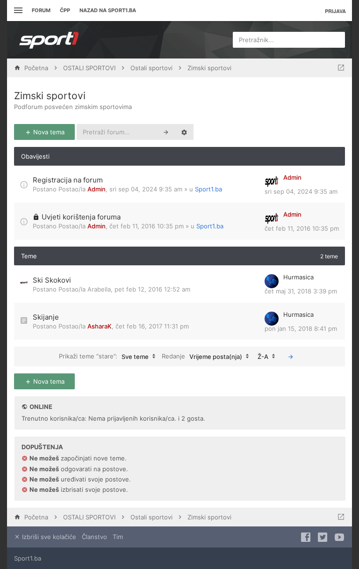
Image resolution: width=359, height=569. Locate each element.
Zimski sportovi (50, 96)
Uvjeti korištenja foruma (81, 216)
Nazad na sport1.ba (107, 10)
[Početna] (49, 39)
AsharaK (99, 326)
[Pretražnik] (166, 132)
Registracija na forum (68, 179)
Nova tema (48, 132)
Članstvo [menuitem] (94, 536)
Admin (96, 189)
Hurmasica (298, 277)
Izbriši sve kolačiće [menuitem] (48, 536)
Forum (41, 10)
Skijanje (46, 317)
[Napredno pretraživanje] (184, 132)
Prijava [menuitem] (335, 11)
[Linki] (17, 10)
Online (40, 406)
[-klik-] (290, 357)
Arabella (99, 289)
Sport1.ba (208, 189)
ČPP (65, 10)
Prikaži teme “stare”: (104, 356)
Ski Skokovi (52, 280)
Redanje (202, 356)
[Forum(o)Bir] (341, 67)
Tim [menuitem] (118, 536)
